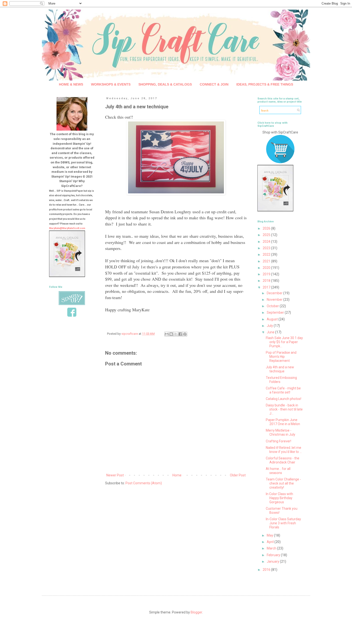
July (270, 326)
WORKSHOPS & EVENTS (111, 84)
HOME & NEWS (71, 84)
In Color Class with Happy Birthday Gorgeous (279, 498)
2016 (267, 570)
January (273, 561)
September (276, 312)
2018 (267, 281)
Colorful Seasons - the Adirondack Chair (282, 460)
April (270, 542)
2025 (267, 235)
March (272, 548)
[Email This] (166, 334)
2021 (267, 261)
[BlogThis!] (171, 334)
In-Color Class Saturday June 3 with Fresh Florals (283, 523)
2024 (267, 241)
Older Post (238, 475)
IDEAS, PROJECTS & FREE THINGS (264, 84)
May (270, 535)
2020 (267, 268)
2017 (267, 287)
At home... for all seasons (278, 471)
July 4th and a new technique (280, 369)
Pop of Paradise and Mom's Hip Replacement (281, 357)
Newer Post (115, 475)
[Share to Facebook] (180, 334)
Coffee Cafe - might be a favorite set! (283, 390)
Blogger (196, 612)
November (275, 299)
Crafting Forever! (278, 441)
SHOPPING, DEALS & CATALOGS (165, 84)
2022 (267, 254)
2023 (267, 248)
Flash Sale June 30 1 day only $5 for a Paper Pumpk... (284, 342)
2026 (267, 228)
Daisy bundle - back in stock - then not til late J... (284, 409)
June (271, 332)
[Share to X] (175, 334)
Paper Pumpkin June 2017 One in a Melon (283, 422)
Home (177, 475)
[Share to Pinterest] (184, 334)
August (272, 319)
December (275, 293)
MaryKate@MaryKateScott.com (67, 228)
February (274, 555)
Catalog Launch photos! (283, 399)
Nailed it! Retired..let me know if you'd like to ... (284, 450)
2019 (267, 274)
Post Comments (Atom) (143, 483)
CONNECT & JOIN (214, 84)
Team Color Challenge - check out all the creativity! (283, 483)
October (273, 306)
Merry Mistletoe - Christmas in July (280, 432)
